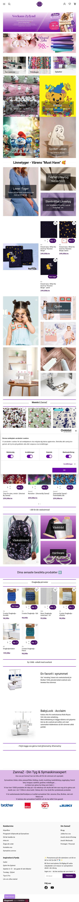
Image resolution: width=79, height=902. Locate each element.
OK (64, 470)
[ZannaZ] (39, 4)
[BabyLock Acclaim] (20, 722)
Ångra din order (8, 844)
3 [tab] (40, 562)
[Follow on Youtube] (52, 887)
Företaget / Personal (68, 844)
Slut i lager (52, 276)
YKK (42, 611)
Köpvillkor (6, 830)
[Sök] (9, 4)
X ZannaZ (39, 402)
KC (41, 244)
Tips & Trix (6, 876)
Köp (51, 241)
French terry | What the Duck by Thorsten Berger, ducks (67, 249)
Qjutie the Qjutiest (9, 865)
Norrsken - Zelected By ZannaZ (38, 494)
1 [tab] (39, 504)
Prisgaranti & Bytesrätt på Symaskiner (16, 834)
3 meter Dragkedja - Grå (30, 613)
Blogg (62, 830)
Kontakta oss (7, 847)
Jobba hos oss (66, 834)
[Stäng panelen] (76, 431)
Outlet (5, 862)
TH (4, 611)
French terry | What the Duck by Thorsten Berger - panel (48, 286)
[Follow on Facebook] (46, 887)
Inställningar (68, 464)
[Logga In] (64, 4)
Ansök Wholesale (67, 840)
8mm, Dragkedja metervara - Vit (46, 614)
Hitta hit (6, 840)
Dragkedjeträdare (9, 649)
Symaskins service (9, 851)
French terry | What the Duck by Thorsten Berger (48, 249)
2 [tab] (40, 504)
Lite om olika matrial (10, 879)
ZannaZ (5, 491)
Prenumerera (69, 876)
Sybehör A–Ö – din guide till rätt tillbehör (17, 869)
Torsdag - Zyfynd (8, 872)
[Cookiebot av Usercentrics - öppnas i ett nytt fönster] (62, 430)
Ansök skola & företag (68, 837)
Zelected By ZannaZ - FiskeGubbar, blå (60, 494)
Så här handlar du (9, 837)
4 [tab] (42, 562)
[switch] (30, 456)
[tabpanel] (14, 427)
